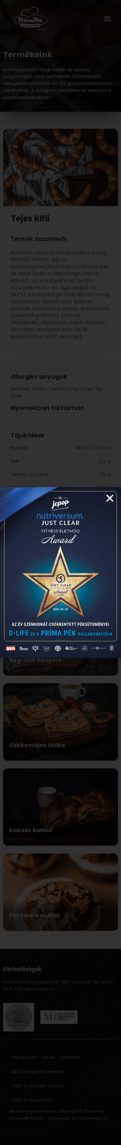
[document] (60, 572)
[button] (110, 498)
